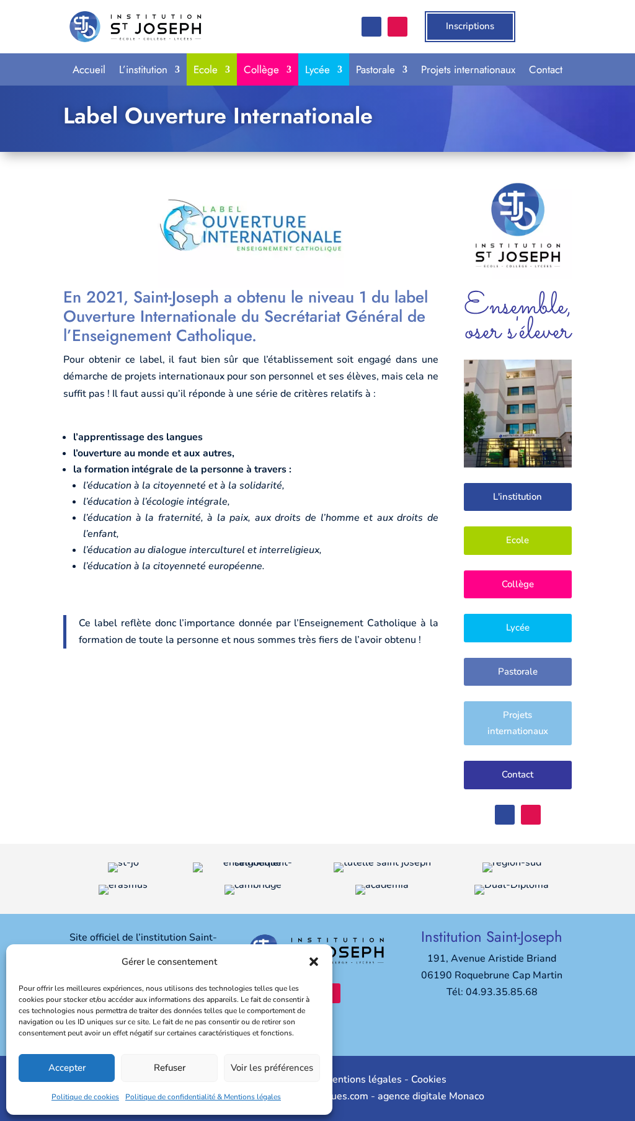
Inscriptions (470, 26)
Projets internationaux (468, 69)
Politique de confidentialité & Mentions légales (203, 1097)
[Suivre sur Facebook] (371, 27)
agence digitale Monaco (431, 1096)
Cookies (428, 1079)
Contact (545, 69)
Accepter (67, 1067)
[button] (314, 961)
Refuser (169, 1067)
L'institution (517, 496)
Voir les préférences (272, 1067)
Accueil (89, 69)
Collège (261, 69)
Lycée (317, 69)
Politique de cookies (85, 1097)
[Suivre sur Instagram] (397, 27)
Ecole (205, 69)
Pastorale (375, 69)
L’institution (143, 69)
